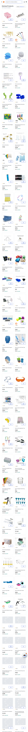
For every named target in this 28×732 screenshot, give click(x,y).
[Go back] (1, 2)
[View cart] (26, 2)
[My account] (24, 2)
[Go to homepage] (3, 2)
